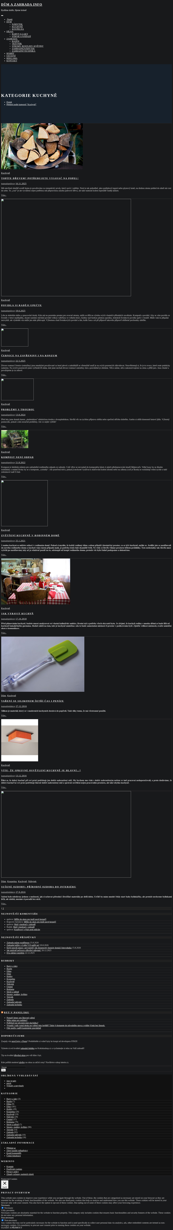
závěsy (22, 1062)
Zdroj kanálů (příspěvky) (17, 1150)
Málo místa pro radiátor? (17, 1020)
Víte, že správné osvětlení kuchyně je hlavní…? (41, 770)
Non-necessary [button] (7, 1217)
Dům (9, 22)
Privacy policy (12, 1172)
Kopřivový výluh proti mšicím (27, 929)
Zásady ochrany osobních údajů (20, 1174)
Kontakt (11, 61)
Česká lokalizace (13, 1156)
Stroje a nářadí (21, 36)
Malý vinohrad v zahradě (25, 924)
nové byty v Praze (19, 1041)
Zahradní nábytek (23, 48)
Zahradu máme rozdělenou (18, 942)
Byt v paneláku (16, 1012)
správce (8, 183)
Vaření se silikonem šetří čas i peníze (32, 701)
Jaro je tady (11, 1081)
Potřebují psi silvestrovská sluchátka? (22, 1023)
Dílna (9, 31)
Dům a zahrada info (21, 4)
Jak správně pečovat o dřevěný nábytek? (24, 950)
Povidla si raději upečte (21, 305)
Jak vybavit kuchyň (17, 613)
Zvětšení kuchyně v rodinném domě (30, 535)
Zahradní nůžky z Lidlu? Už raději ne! (23, 945)
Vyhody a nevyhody (15, 1086)
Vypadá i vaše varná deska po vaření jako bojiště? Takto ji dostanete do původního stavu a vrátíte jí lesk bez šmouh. (56, 1025)
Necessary (8, 1208)
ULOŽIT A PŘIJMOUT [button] (11, 1227)
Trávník (17, 44)
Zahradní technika (23, 51)
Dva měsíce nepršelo (15, 953)
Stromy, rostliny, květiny (28, 46)
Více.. (3, 195)
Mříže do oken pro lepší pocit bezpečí (30, 919)
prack (8, 1083)
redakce (8, 706)
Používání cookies (14, 1169)
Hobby (10, 53)
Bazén (15, 41)
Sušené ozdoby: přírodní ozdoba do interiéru (38, 887)
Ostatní (11, 56)
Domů (9, 19)
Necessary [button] (5, 1205)
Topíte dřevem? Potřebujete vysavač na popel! (40, 178)
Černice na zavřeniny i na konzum (29, 355)
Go (3, 1070)
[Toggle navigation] (2, 15)
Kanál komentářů (13, 1153)
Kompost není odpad (17, 457)
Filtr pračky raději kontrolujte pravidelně (24, 1028)
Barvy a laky (20, 34)
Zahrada (11, 39)
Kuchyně (17, 27)
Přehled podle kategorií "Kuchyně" (21, 104)
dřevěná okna (20, 1055)
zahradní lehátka (27, 1048)
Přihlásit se (11, 1148)
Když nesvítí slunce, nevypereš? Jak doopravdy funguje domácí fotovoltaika (39, 948)
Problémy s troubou (17, 409)
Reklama (11, 58)
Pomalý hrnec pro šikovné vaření (21, 1018)
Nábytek (17, 24)
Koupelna (18, 29)
